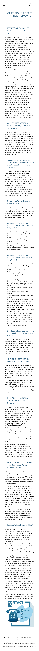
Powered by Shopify (21, 647)
